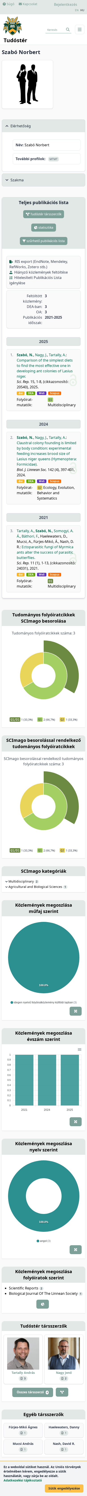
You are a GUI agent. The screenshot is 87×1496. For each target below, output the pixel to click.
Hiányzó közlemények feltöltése (40, 272)
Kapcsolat (29, 4)
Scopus (54, 393)
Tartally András (23, 1372)
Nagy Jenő (64, 1372)
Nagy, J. (41, 354)
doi (21, 393)
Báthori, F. (30, 536)
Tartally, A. (57, 354)
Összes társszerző (32, 1392)
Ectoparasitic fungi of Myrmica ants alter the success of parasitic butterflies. (45, 552)
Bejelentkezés (65, 4)
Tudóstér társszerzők (45, 214)
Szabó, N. (25, 354)
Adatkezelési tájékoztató (23, 1480)
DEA (30, 393)
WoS (42, 393)
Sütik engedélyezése (64, 1488)
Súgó (10, 4)
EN (77, 10)
